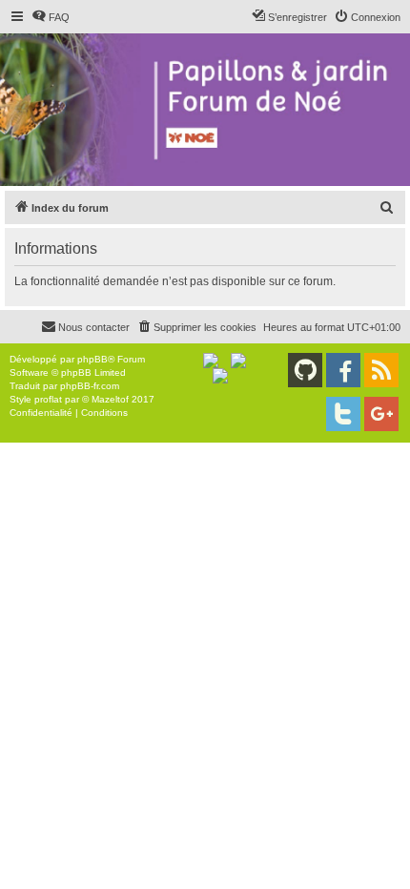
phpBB (92, 359)
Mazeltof (110, 399)
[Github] (305, 370)
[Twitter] (343, 414)
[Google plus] (381, 414)
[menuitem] (50, 17)
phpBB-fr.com (89, 386)
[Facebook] (343, 370)
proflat (48, 399)
